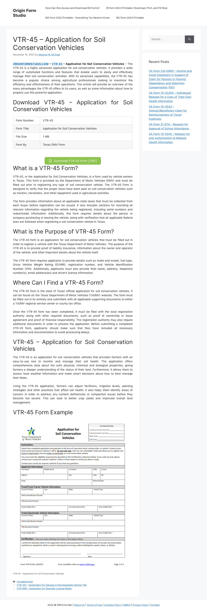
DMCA (127, 604)
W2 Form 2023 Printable (130, 17)
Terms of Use (94, 604)
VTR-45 (57, 63)
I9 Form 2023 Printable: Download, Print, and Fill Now (136, 8)
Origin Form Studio (24, 13)
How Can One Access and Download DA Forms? (72, 8)
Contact (155, 604)
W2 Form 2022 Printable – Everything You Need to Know (77, 17)
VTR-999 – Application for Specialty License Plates (44, 588)
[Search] (189, 39)
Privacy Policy (141, 604)
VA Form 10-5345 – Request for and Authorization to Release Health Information (169, 138)
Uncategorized (25, 581)
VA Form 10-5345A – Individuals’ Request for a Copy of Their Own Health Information (170, 97)
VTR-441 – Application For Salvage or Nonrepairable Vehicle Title (52, 585)
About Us (79, 604)
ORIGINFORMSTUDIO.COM (31, 63)
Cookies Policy (112, 604)
